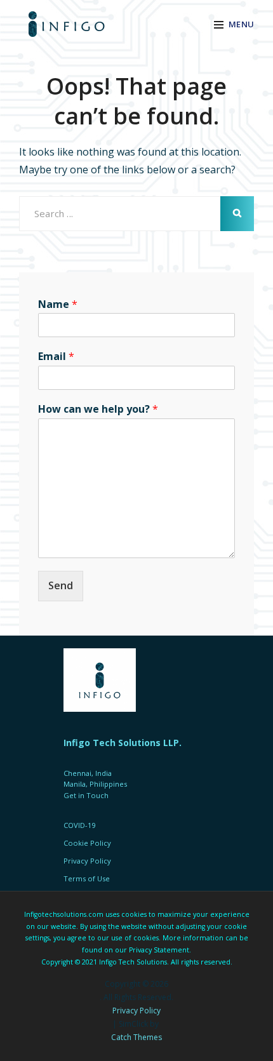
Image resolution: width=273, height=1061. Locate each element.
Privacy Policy (136, 1010)
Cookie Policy (87, 843)
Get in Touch (86, 795)
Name (57, 304)
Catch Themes (136, 1037)
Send (60, 585)
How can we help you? (98, 409)
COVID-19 (79, 825)
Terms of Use (86, 878)
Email (56, 356)
